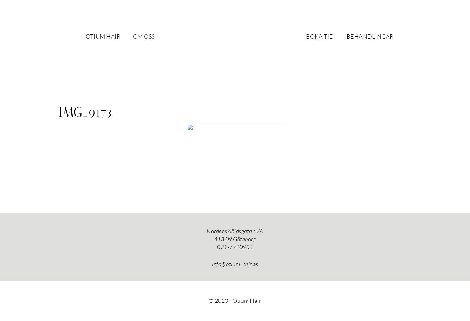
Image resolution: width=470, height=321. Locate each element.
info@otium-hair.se (235, 263)
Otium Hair (235, 40)
